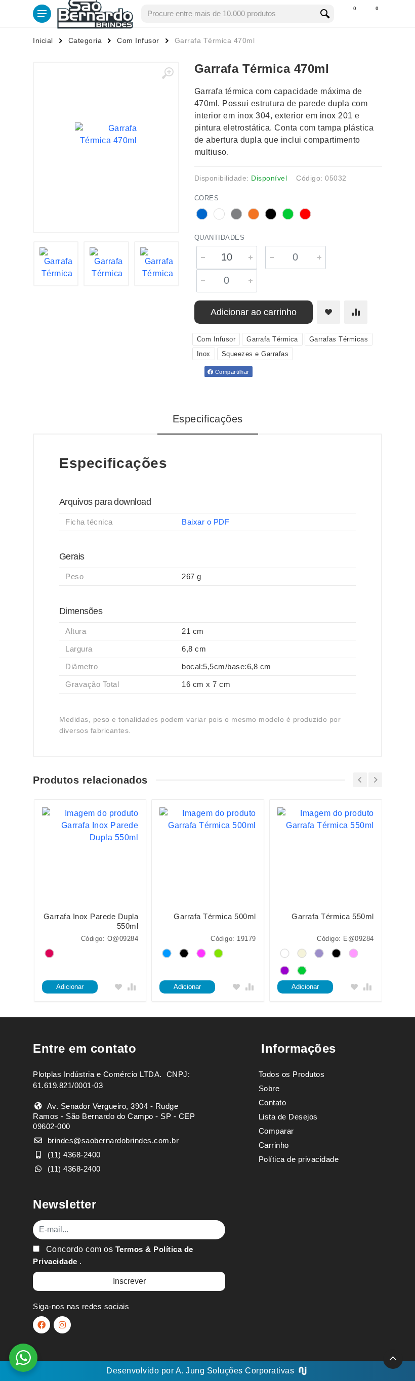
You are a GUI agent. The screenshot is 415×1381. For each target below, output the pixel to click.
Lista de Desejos (288, 1116)
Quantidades (219, 237)
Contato (272, 1102)
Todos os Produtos (292, 1074)
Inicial (43, 40)
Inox (204, 354)
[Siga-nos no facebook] (41, 1324)
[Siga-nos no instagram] (62, 1324)
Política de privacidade (299, 1159)
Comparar (276, 1131)
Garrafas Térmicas (338, 339)
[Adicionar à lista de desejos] (328, 312)
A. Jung (190, 1370)
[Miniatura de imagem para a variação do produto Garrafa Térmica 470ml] (56, 264)
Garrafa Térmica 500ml (215, 916)
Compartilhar (231, 372)
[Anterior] (360, 779)
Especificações (208, 418)
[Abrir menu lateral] (42, 14)
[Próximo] (375, 779)
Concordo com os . (113, 1255)
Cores (206, 198)
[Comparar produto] (355, 312)
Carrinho (274, 1145)
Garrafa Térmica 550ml (333, 916)
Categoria (85, 40)
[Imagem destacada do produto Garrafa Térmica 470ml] (106, 135)
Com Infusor (138, 40)
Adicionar (70, 986)
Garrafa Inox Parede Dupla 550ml (91, 921)
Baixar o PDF (205, 521)
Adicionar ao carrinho (254, 312)
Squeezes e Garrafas (255, 354)
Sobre (269, 1088)
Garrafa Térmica (272, 339)
